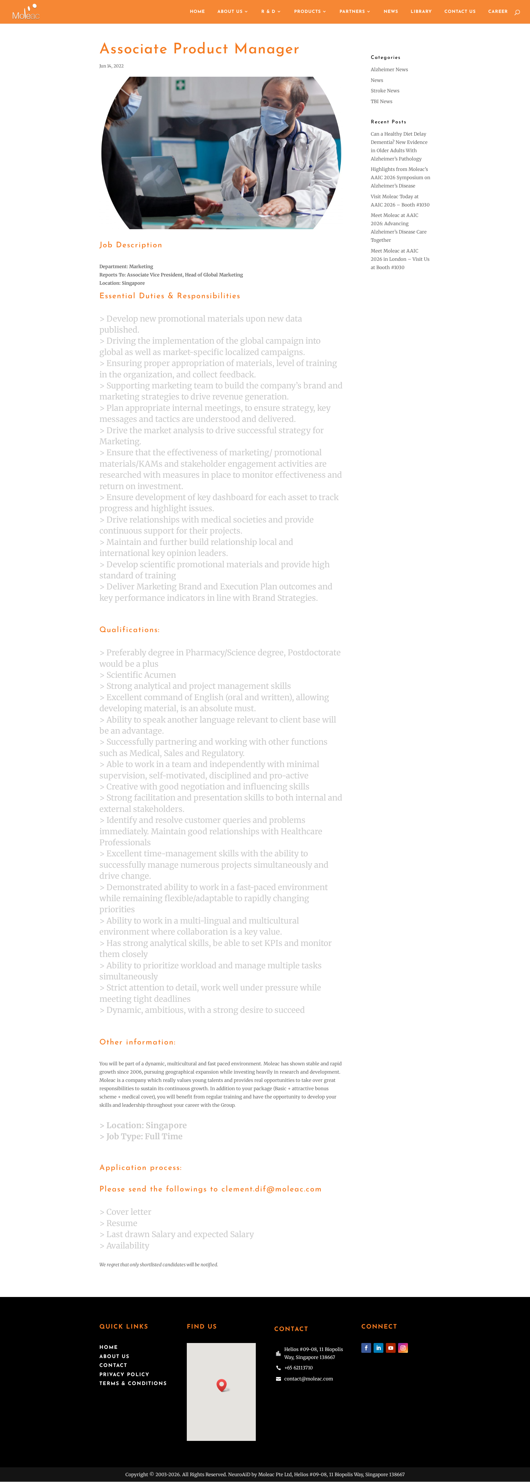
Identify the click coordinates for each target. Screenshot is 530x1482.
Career (498, 12)
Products (307, 12)
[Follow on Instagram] (403, 1348)
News (391, 12)
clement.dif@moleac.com (271, 1189)
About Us (230, 12)
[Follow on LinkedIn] (378, 1348)
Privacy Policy (124, 1374)
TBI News (381, 101)
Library (421, 12)
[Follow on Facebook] (366, 1348)
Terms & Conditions (133, 1383)
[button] (224, 1385)
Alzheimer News (389, 69)
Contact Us (460, 12)
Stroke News (385, 91)
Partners (352, 12)
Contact (113, 1365)
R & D (268, 12)
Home (197, 12)
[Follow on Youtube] (391, 1348)
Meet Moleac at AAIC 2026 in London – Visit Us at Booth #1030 (400, 259)
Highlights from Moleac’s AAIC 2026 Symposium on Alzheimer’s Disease (400, 177)
